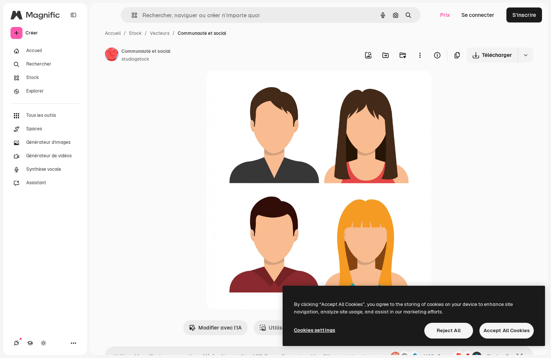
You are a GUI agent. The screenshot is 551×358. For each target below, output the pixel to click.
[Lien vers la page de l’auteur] (111, 55)
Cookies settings (314, 330)
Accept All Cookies (507, 330)
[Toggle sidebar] (73, 15)
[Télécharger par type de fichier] (525, 55)
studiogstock (135, 59)
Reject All (449, 330)
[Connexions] (16, 343)
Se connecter (477, 15)
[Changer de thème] (43, 343)
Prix (445, 15)
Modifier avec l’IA (220, 327)
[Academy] (30, 343)
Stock (135, 33)
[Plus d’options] (419, 55)
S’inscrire (524, 15)
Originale (256, 85)
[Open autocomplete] (131, 15)
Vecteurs (159, 33)
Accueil (113, 33)
